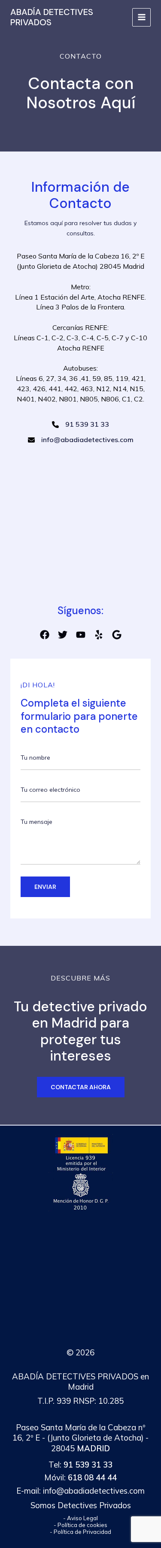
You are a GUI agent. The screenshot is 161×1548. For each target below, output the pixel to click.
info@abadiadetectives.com (94, 1491)
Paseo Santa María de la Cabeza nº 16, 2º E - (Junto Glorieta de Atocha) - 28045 (80, 1437)
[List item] (44, 634)
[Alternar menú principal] (141, 17)
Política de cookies (82, 1524)
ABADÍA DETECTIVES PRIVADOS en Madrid (80, 1381)
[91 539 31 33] (80, 424)
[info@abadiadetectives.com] (81, 440)
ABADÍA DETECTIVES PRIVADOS (51, 17)
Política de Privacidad (82, 1531)
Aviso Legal (82, 1518)
